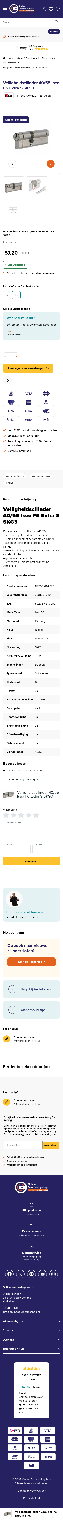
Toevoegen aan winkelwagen (26, 368)
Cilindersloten (48, 58)
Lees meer (9, 242)
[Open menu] (5, 8)
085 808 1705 (11, 1308)
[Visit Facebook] (9, 1274)
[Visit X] (20, 1274)
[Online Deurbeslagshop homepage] (21, 12)
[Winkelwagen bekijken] (58, 9)
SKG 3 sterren (9, 62)
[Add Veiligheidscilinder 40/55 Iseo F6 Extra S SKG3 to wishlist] (7, 380)
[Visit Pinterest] (31, 1274)
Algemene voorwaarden (31, 1491)
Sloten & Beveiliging (27, 58)
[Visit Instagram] (53, 1274)
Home (10, 58)
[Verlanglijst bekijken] (51, 9)
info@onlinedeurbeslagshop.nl (21, 1312)
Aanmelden (50, 1145)
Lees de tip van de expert (21, 917)
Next (51, 164)
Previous (12, 164)
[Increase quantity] (16, 356)
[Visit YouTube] (42, 1274)
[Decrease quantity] (5, 356)
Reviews (9, 482)
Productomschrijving (14, 475)
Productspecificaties (40, 475)
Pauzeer (54, 31)
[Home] (4, 58)
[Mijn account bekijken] (44, 9)
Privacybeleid (31, 1498)
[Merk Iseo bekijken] (8, 95)
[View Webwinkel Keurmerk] (15, 1430)
